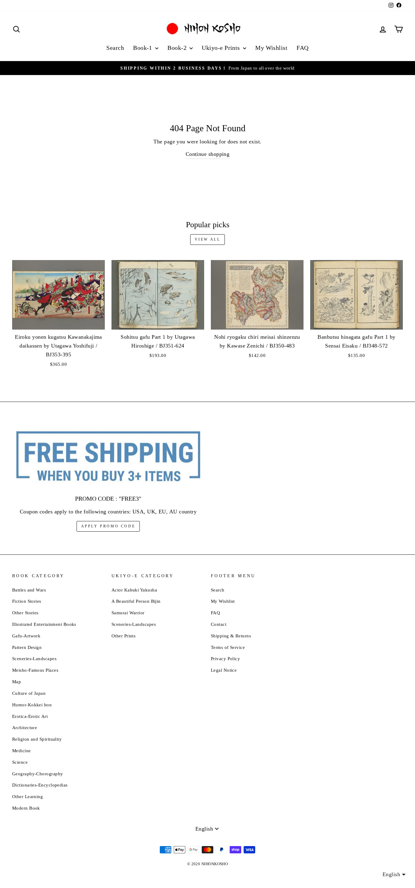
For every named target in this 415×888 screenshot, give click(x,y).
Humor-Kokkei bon (32, 704)
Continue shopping (208, 154)
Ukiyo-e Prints (222, 47)
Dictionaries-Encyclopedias (40, 784)
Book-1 (143, 47)
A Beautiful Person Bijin (136, 601)
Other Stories (25, 612)
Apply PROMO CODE (108, 526)
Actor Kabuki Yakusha (134, 589)
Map (16, 681)
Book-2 (177, 47)
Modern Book (26, 808)
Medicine (21, 750)
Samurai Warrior (128, 612)
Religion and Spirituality (37, 739)
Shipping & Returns (231, 635)
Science (20, 762)
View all (208, 239)
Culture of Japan (29, 693)
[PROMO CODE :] (108, 457)
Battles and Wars (29, 589)
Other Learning (27, 796)
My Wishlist (271, 47)
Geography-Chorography (37, 773)
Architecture (24, 727)
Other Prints (123, 635)
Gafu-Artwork (26, 635)
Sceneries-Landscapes (34, 658)
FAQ (302, 47)
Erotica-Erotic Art (30, 716)
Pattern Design (27, 647)
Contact (218, 624)
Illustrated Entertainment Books (44, 624)
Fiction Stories (26, 601)
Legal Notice (224, 670)
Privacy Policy (225, 658)
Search (115, 47)
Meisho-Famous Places (35, 670)
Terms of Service (228, 647)
